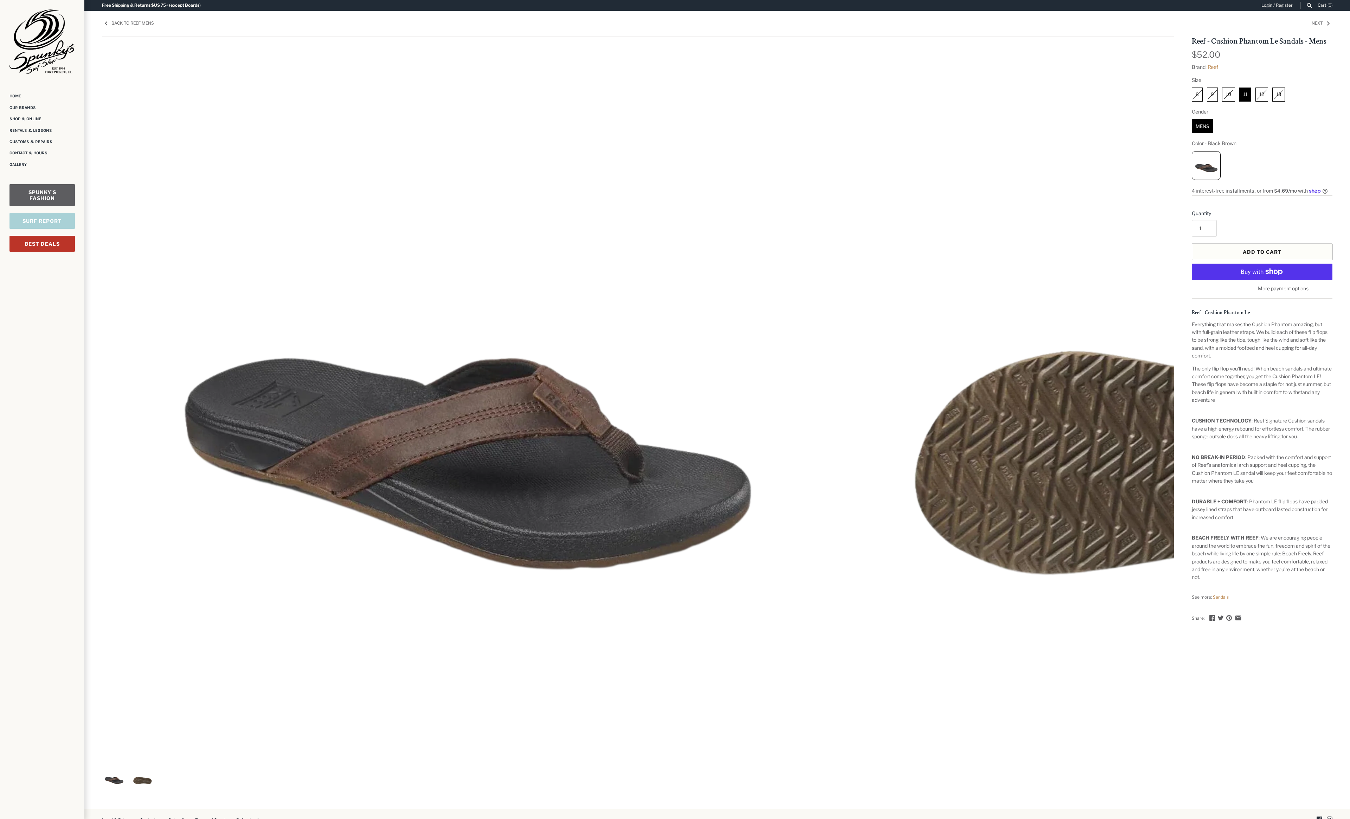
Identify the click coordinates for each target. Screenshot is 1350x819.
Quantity (1201, 213)
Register (1284, 5)
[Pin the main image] (1229, 618)
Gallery (18, 164)
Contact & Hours (28, 152)
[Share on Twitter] (1220, 618)
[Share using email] (1238, 618)
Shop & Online (25, 118)
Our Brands (22, 107)
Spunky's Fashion (42, 195)
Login (1266, 5)
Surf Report (42, 221)
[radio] (1197, 95)
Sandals (1221, 597)
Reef (1213, 67)
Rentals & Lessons (30, 130)
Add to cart (1262, 252)
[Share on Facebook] (1212, 618)
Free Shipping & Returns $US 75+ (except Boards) (151, 5)
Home (15, 95)
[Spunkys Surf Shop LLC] (42, 41)
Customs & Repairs (30, 141)
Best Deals (42, 244)
